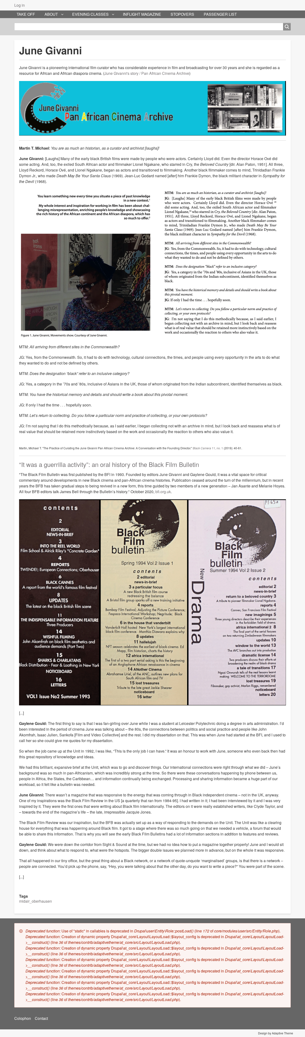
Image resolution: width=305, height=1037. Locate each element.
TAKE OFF (26, 14)
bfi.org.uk (163, 491)
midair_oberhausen (35, 901)
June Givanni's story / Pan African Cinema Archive (146, 73)
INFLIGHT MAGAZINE (142, 14)
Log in (19, 5)
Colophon (22, 1018)
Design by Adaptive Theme (275, 1033)
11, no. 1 (208, 448)
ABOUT (51, 14)
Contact (41, 1018)
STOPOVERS (182, 14)
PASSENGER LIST (220, 14)
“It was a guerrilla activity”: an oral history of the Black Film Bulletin (109, 464)
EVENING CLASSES (90, 14)
